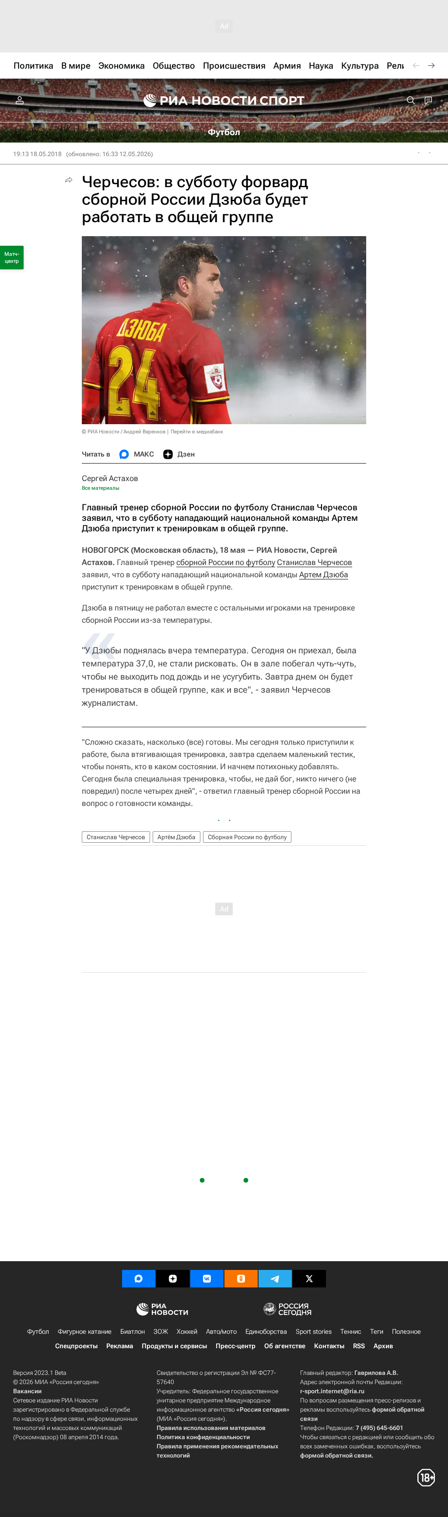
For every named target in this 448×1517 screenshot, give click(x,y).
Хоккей (187, 1332)
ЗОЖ (161, 1332)
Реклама (119, 1346)
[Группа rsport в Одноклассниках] (241, 1278)
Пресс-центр (236, 1346)
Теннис (350, 1332)
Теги (376, 1332)
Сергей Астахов (110, 478)
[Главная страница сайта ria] (194, 100)
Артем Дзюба (323, 574)
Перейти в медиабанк (197, 432)
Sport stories (314, 1332)
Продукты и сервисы (174, 1346)
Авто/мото (221, 1332)
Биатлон (132, 1332)
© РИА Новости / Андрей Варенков (124, 432)
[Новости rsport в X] (309, 1278)
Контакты (329, 1346)
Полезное (406, 1332)
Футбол (38, 1332)
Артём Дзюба (177, 836)
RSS (359, 1346)
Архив (383, 1346)
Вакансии (27, 1391)
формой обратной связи (335, 1455)
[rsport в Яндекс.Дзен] (172, 1278)
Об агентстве (284, 1346)
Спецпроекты (76, 1346)
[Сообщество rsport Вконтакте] (207, 1278)
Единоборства (266, 1332)
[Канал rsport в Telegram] (275, 1278)
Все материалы (100, 488)
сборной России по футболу (225, 562)
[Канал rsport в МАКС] (138, 1278)
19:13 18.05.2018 (37, 153)
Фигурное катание (85, 1332)
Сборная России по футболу (247, 836)
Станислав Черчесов (314, 562)
